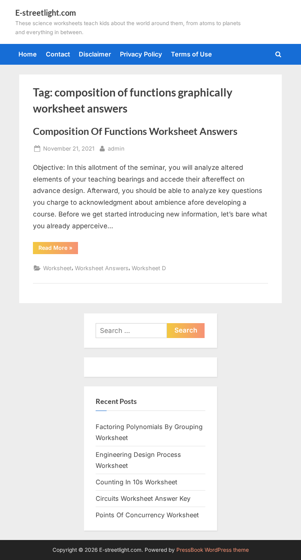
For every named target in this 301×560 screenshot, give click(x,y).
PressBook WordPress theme (212, 550)
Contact (58, 54)
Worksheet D (149, 268)
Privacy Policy (141, 54)
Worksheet (57, 268)
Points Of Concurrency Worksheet (147, 515)
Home (27, 54)
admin (116, 148)
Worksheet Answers (102, 268)
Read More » (58, 249)
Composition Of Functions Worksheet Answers (135, 131)
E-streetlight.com (45, 12)
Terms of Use (191, 54)
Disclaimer (95, 54)
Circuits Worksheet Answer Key (143, 498)
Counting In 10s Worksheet (136, 482)
